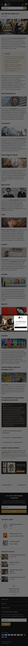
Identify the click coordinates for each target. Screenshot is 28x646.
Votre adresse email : (17, 324)
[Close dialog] (26, 316)
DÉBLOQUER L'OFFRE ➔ (21, 327)
